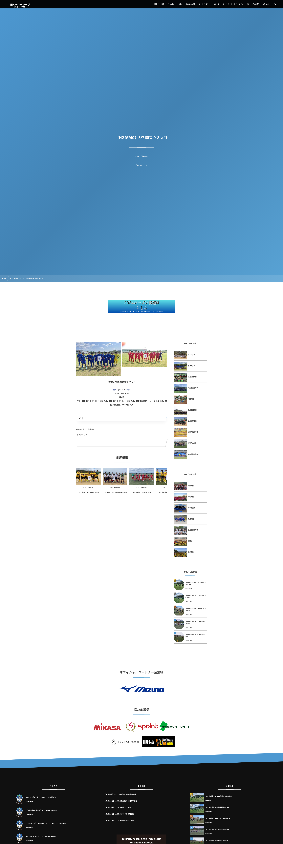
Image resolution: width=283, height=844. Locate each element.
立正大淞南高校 (193, 432)
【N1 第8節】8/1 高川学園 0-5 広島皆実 (195, 583)
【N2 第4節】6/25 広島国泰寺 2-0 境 (115, 492)
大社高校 (191, 497)
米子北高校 (191, 355)
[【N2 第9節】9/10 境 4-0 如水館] (88, 476)
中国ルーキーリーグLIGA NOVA (19, 5)
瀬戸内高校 (191, 366)
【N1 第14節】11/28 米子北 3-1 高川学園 (119, 814)
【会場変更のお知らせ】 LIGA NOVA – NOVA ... (41, 810)
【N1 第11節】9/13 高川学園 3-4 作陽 (195, 596)
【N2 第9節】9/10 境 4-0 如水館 (88, 492)
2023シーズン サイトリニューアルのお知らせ (41, 797)
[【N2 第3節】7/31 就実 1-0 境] (141, 476)
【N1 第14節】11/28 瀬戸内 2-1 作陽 (117, 807)
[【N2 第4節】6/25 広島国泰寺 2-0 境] (115, 476)
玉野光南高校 (192, 443)
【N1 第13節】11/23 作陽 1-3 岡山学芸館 (119, 820)
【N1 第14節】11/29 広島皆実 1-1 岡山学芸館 (120, 801)
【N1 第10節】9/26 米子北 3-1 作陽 (195, 635)
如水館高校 (191, 508)
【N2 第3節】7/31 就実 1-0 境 (141, 492)
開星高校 (191, 519)
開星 (115, 389)
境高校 (190, 541)
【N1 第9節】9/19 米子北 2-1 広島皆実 (195, 609)
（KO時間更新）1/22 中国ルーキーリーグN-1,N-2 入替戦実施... (46, 823)
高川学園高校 (192, 410)
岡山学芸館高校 (193, 388)
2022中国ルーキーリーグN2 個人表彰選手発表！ (42, 836)
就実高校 (191, 486)
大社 (129, 389)
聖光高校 (191, 552)
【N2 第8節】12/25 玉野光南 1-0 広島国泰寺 (120, 794)
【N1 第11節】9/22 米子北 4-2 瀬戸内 (195, 622)
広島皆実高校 (192, 377)
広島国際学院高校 (193, 454)
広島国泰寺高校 (193, 530)
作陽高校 (191, 399)
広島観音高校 (192, 421)
